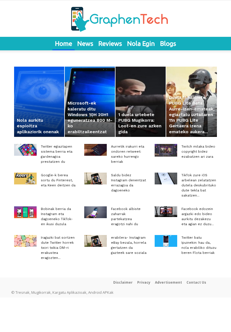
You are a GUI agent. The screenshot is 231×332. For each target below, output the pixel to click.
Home (63, 43)
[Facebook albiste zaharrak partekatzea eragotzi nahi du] (95, 212)
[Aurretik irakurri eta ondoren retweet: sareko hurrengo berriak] (95, 150)
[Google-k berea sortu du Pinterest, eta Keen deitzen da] (25, 178)
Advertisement (168, 282)
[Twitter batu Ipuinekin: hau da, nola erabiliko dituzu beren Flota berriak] (166, 241)
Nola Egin (141, 43)
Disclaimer (123, 282)
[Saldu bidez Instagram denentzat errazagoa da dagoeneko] (95, 178)
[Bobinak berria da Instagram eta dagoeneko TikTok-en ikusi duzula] (25, 212)
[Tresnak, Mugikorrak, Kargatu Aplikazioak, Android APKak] (115, 18)
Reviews (110, 43)
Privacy (143, 282)
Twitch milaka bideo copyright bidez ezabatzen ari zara (198, 151)
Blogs (168, 43)
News (85, 43)
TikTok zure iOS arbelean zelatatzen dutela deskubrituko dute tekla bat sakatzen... (198, 185)
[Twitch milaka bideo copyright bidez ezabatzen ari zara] (166, 150)
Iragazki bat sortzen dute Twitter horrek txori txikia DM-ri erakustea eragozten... (58, 248)
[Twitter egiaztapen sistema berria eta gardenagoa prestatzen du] (25, 150)
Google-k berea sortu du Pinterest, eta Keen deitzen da (58, 180)
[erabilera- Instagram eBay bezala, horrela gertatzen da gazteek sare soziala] (95, 241)
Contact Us (196, 282)
